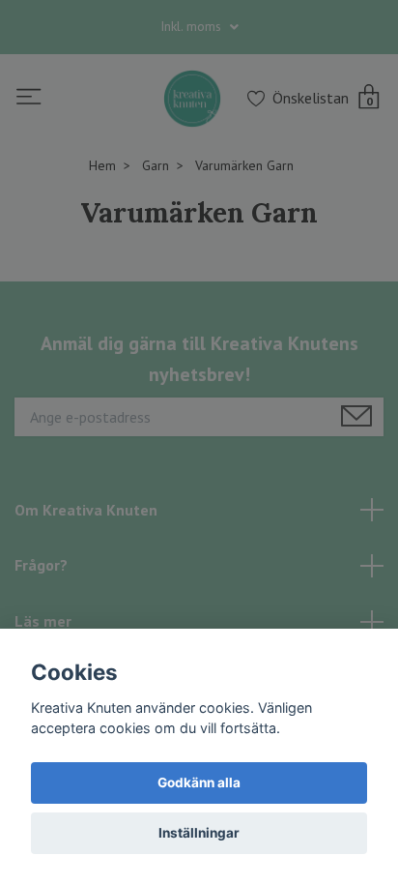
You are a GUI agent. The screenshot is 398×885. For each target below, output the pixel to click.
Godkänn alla (199, 782)
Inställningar (199, 833)
